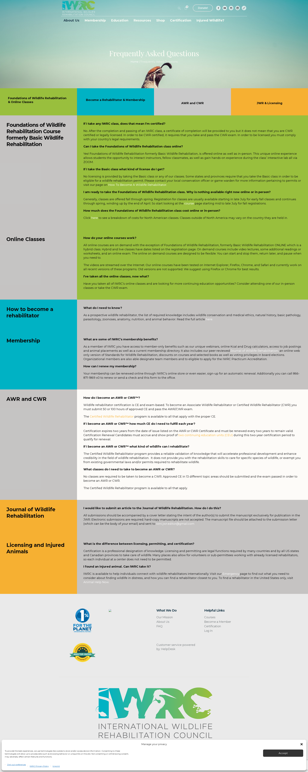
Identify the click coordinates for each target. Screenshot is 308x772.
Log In (208, 631)
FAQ (159, 626)
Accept (283, 753)
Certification (212, 626)
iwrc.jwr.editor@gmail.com (175, 524)
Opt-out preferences (16, 764)
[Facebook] (218, 8)
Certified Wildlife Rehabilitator (112, 416)
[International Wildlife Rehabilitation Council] (154, 713)
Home (134, 61)
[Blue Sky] (244, 8)
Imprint (56, 766)
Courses (209, 617)
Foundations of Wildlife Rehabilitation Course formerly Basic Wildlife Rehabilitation (36, 134)
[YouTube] (224, 8)
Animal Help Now (96, 582)
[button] (301, 744)
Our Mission (164, 617)
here (209, 319)
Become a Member (217, 622)
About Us (162, 622)
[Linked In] (237, 8)
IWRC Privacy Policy (39, 766)
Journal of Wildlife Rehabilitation (254, 351)
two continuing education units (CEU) (205, 435)
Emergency (230, 574)
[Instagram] (231, 8)
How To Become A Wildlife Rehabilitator (137, 185)
